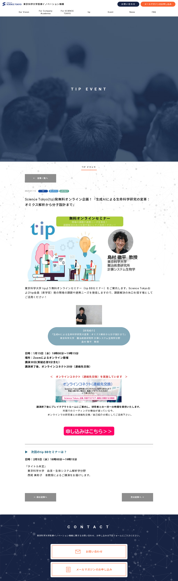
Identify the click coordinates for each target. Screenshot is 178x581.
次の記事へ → (137, 497)
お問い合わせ (128, 4)
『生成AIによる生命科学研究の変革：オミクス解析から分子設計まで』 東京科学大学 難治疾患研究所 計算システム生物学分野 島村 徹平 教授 (89, 336)
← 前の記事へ (40, 497)
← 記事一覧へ (40, 178)
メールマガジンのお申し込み (158, 4)
